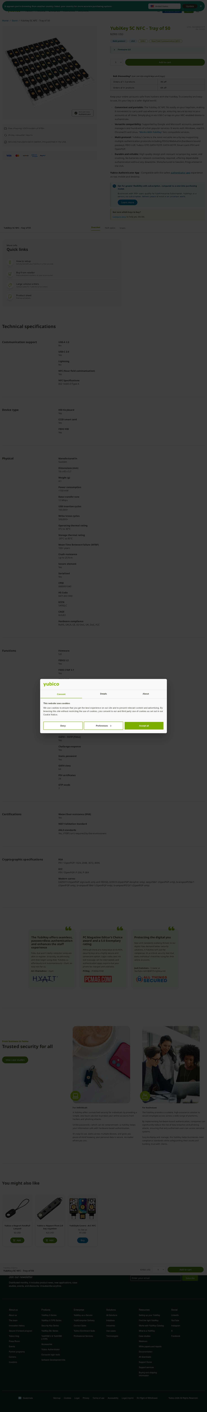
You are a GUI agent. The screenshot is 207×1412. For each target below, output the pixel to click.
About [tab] (146, 693)
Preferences (102, 725)
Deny (62, 725)
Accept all (144, 725)
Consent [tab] (61, 694)
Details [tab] (103, 693)
